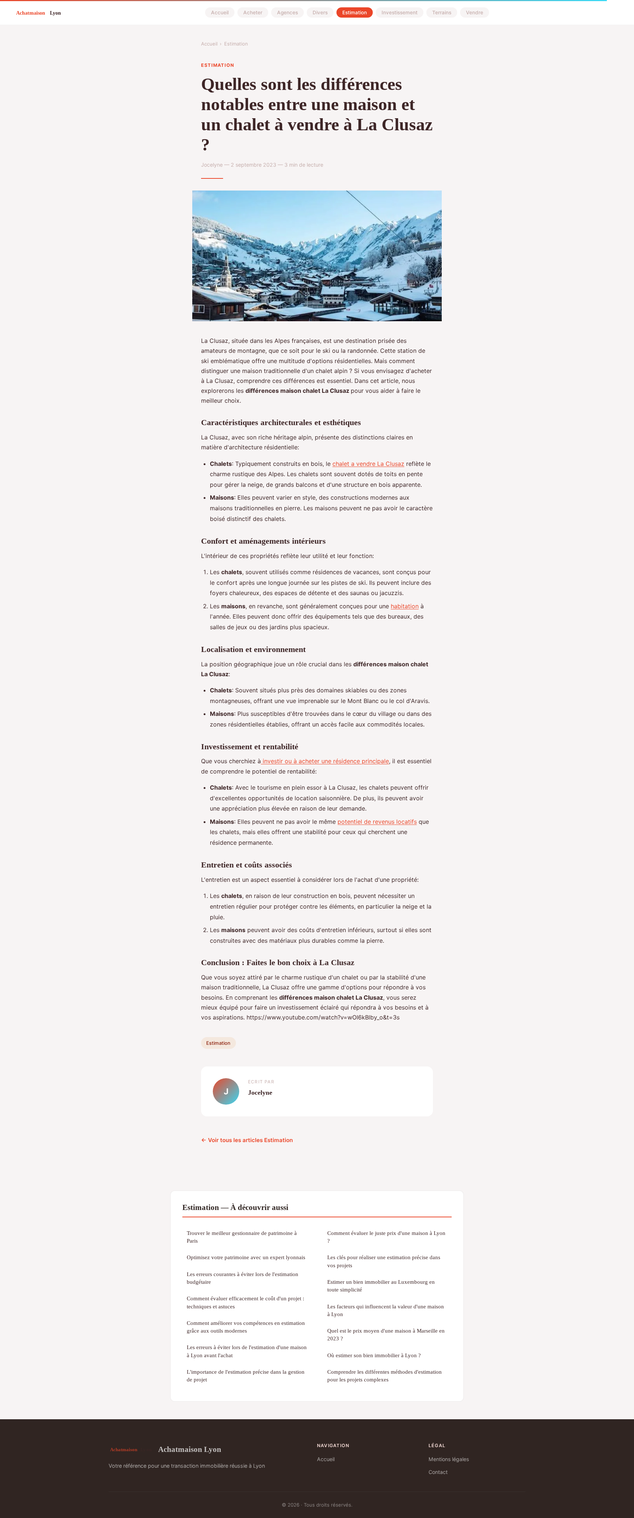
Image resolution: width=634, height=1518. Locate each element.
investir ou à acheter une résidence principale (325, 761)
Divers (320, 12)
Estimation (354, 12)
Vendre (474, 12)
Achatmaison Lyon (189, 1449)
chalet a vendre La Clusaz (368, 463)
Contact (438, 1472)
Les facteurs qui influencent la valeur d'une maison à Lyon (385, 1310)
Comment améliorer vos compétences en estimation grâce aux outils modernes (246, 1327)
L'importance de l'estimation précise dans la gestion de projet (246, 1376)
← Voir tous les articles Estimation (247, 1140)
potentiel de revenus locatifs (377, 821)
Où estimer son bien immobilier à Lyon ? (374, 1355)
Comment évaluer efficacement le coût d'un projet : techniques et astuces (245, 1302)
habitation (405, 606)
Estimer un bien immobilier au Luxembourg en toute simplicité (381, 1286)
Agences (287, 12)
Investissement (400, 12)
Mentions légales (449, 1459)
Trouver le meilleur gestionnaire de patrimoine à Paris (242, 1237)
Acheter (252, 12)
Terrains (441, 12)
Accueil (220, 12)
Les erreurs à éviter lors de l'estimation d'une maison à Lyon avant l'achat (247, 1351)
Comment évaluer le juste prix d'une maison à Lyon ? (386, 1237)
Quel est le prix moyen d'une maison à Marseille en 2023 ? (386, 1334)
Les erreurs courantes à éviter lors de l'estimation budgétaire (242, 1278)
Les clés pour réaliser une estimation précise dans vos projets (383, 1261)
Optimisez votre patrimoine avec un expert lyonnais (246, 1257)
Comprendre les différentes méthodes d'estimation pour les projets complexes (384, 1376)
